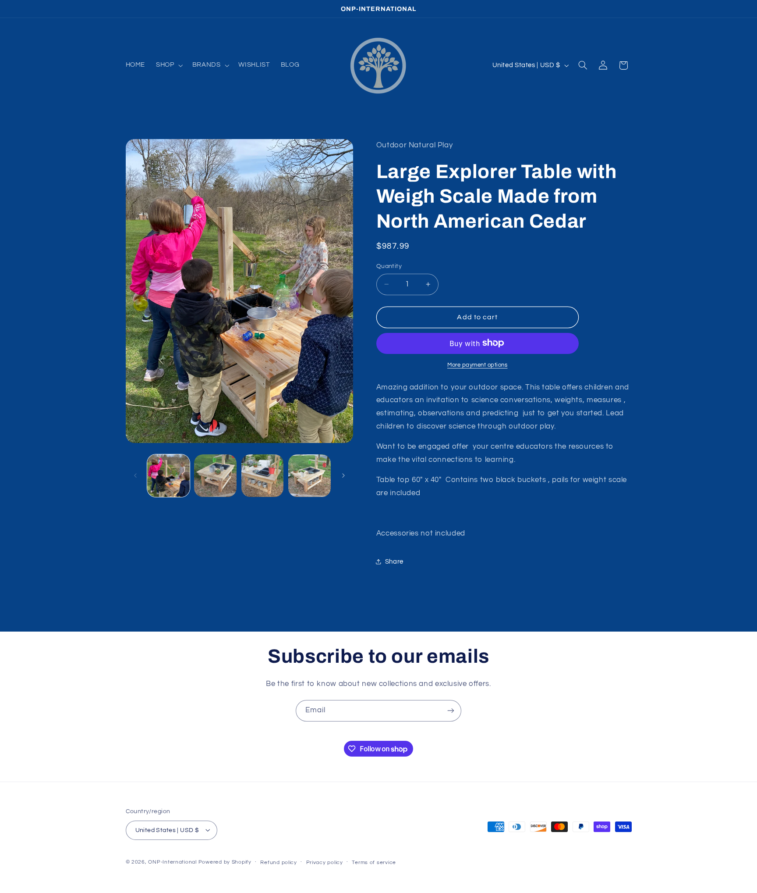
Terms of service (374, 862)
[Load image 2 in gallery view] (215, 475)
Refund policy (278, 862)
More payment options (477, 365)
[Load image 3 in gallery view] (262, 475)
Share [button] (394, 561)
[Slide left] (135, 475)
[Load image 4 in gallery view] (309, 475)
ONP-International (172, 861)
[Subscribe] (451, 711)
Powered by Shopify (224, 861)
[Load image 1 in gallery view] (168, 475)
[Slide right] (343, 475)
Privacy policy (324, 862)
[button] (169, 65)
